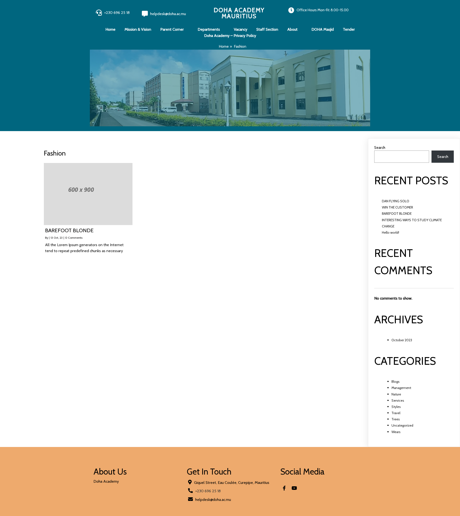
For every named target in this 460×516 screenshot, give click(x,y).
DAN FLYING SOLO (395, 201)
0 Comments (73, 237)
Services (397, 400)
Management (401, 388)
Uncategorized (402, 425)
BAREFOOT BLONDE (397, 213)
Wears (396, 432)
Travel (395, 413)
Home (224, 46)
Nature (396, 394)
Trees (395, 419)
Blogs (395, 381)
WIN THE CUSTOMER (397, 207)
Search (379, 147)
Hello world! (390, 232)
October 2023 (401, 340)
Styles (396, 407)
